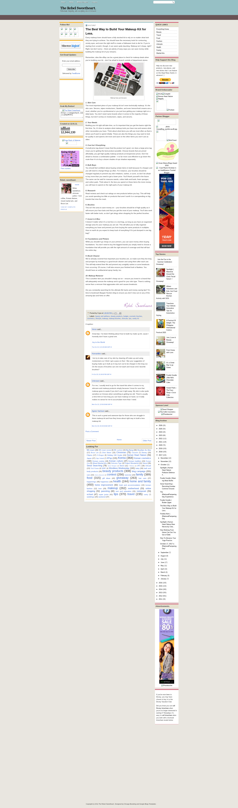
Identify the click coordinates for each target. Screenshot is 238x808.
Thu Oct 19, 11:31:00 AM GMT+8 (102, 347)
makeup (105, 318)
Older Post (147, 441)
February (164, 575)
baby (137, 468)
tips (130, 318)
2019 (160, 448)
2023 (160, 435)
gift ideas (106, 478)
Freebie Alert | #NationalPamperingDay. (168, 516)
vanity (146, 494)
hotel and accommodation (129, 485)
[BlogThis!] (115, 313)
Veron (94, 329)
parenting (105, 491)
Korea (122, 457)
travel (130, 494)
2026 (160, 425)
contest (111, 474)
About (71, 2)
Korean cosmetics (142, 458)
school (90, 494)
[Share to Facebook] (120, 313)
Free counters (66, 168)
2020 (160, 445)
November (164, 461)
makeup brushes (115, 318)
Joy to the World (98, 342)
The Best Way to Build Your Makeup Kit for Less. (168, 508)
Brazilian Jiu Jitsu (144, 450)
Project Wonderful (132, 463)
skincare (125, 318)
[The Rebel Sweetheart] (71, 110)
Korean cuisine (98, 461)
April (162, 569)
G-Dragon (100, 455)
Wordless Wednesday (119, 468)
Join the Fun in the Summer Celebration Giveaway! (164, 261)
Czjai (77, 184)
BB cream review (105, 450)
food (89, 477)
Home (63, 2)
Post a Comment (92, 431)
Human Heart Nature (136, 455)
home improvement (104, 485)
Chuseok (135, 453)
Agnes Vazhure (98, 411)
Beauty (159, 32)
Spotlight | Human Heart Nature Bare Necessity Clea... (167, 524)
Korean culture (116, 461)
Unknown (96, 381)
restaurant (141, 491)
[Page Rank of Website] (71, 140)
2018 (160, 452)
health (117, 481)
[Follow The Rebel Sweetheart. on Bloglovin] (71, 48)
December (164, 458)
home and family (140, 481)
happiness (105, 482)
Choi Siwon (106, 453)
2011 (160, 599)
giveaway (122, 477)
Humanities (96, 354)
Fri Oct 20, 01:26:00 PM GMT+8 (101, 374)
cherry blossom (99, 475)
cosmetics (91, 318)
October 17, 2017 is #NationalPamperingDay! (168, 546)
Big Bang (129, 450)
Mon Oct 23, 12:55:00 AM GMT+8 (102, 404)
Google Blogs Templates (147, 804)
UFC (139, 466)
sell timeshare (167, 715)
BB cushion (118, 450)
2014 (160, 589)
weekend (101, 497)
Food (158, 38)
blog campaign (138, 471)
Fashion (159, 41)
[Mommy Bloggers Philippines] (168, 161)
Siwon (122, 466)
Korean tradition (134, 461)
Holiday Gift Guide (114, 455)
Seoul (145, 463)
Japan (89, 458)
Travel (158, 35)
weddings (90, 497)
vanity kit (135, 318)
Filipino (89, 455)
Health (158, 47)
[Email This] (113, 313)
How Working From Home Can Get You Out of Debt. (168, 532)
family (139, 474)
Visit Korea (95, 468)
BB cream (90, 450)
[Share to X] (118, 313)
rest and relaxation (123, 491)
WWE (104, 468)
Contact (94, 2)
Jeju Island (100, 458)
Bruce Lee (95, 453)
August (163, 556)
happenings (91, 482)
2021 (160, 442)
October (163, 465)
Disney (144, 453)
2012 (160, 596)
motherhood (133, 488)
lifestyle (98, 318)
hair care (142, 478)
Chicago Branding (130, 804)
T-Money (131, 466)
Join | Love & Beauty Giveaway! (171, 340)
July (162, 559)
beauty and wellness (102, 316)
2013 (160, 592)
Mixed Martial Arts (100, 463)
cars (88, 475)
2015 (160, 586)
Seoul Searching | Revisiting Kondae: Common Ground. (168, 486)
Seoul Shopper (112, 466)
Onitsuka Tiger (116, 463)
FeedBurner (76, 73)
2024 (160, 432)
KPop (109, 458)
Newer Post (91, 441)
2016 (160, 583)
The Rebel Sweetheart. (78, 8)
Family (158, 50)
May (162, 566)
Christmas (121, 452)
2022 (160, 438)
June (162, 562)
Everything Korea (162, 29)
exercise (128, 475)
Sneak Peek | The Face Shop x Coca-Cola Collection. (171, 392)
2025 (160, 429)
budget (125, 316)
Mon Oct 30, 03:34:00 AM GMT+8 (102, 426)
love (100, 488)
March (163, 572)
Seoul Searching (94, 465)
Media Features (82, 2)
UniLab (148, 466)
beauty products (116, 316)
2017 (160, 455)
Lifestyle (159, 44)
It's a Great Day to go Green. (170, 365)
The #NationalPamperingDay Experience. (168, 494)
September (164, 552)
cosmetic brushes (135, 316)
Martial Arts (160, 53)
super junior (104, 494)
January (163, 579)
